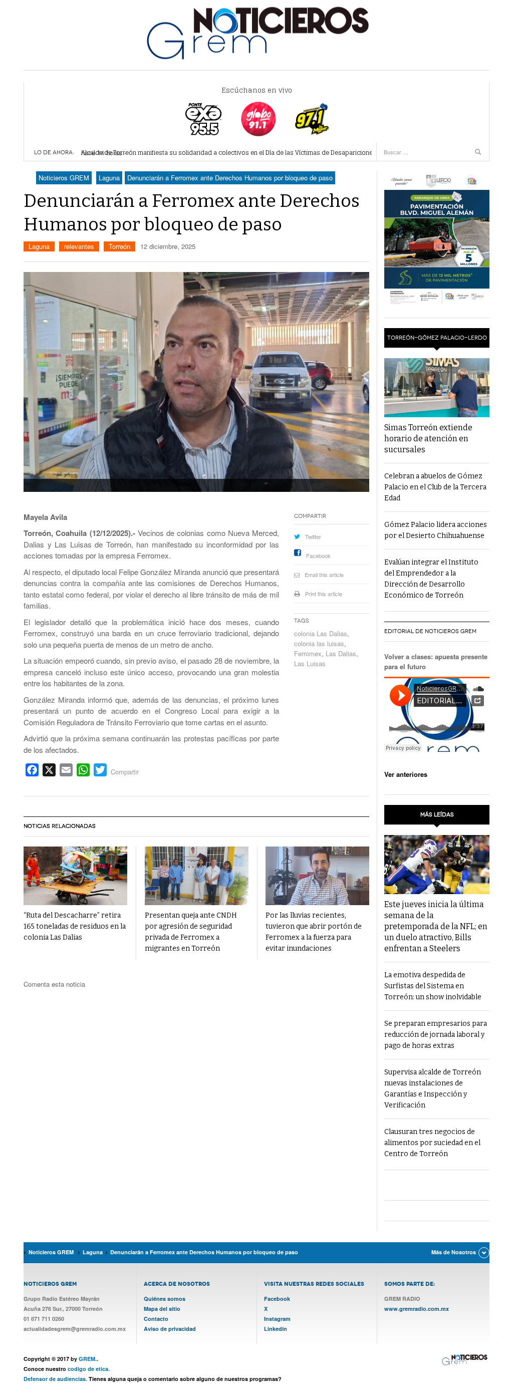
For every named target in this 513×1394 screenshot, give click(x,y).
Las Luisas (310, 663)
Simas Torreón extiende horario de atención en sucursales (428, 438)
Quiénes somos (164, 1298)
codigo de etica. (89, 1368)
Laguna (39, 246)
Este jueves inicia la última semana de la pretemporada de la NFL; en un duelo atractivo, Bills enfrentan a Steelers (435, 926)
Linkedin (275, 1328)
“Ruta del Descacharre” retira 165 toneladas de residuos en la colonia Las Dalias (75, 926)
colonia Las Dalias (320, 633)
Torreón (119, 246)
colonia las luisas (319, 643)
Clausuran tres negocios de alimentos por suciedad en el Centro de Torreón (432, 1143)
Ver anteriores (405, 774)
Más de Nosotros (453, 1252)
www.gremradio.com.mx (416, 1308)
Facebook (318, 555)
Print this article (323, 594)
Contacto (156, 1318)
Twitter (313, 536)
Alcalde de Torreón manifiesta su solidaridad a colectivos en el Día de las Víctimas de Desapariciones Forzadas (243, 152)
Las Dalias (341, 653)
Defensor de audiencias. (55, 1378)
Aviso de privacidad (170, 1328)
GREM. (88, 1358)
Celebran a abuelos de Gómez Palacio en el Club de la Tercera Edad (435, 487)
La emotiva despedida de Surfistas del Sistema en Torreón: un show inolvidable (432, 986)
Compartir (125, 771)
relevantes (79, 246)
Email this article (324, 575)
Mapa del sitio (162, 1308)
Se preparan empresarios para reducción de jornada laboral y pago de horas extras (435, 1034)
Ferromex (308, 653)
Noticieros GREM (256, 32)
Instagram (277, 1318)
